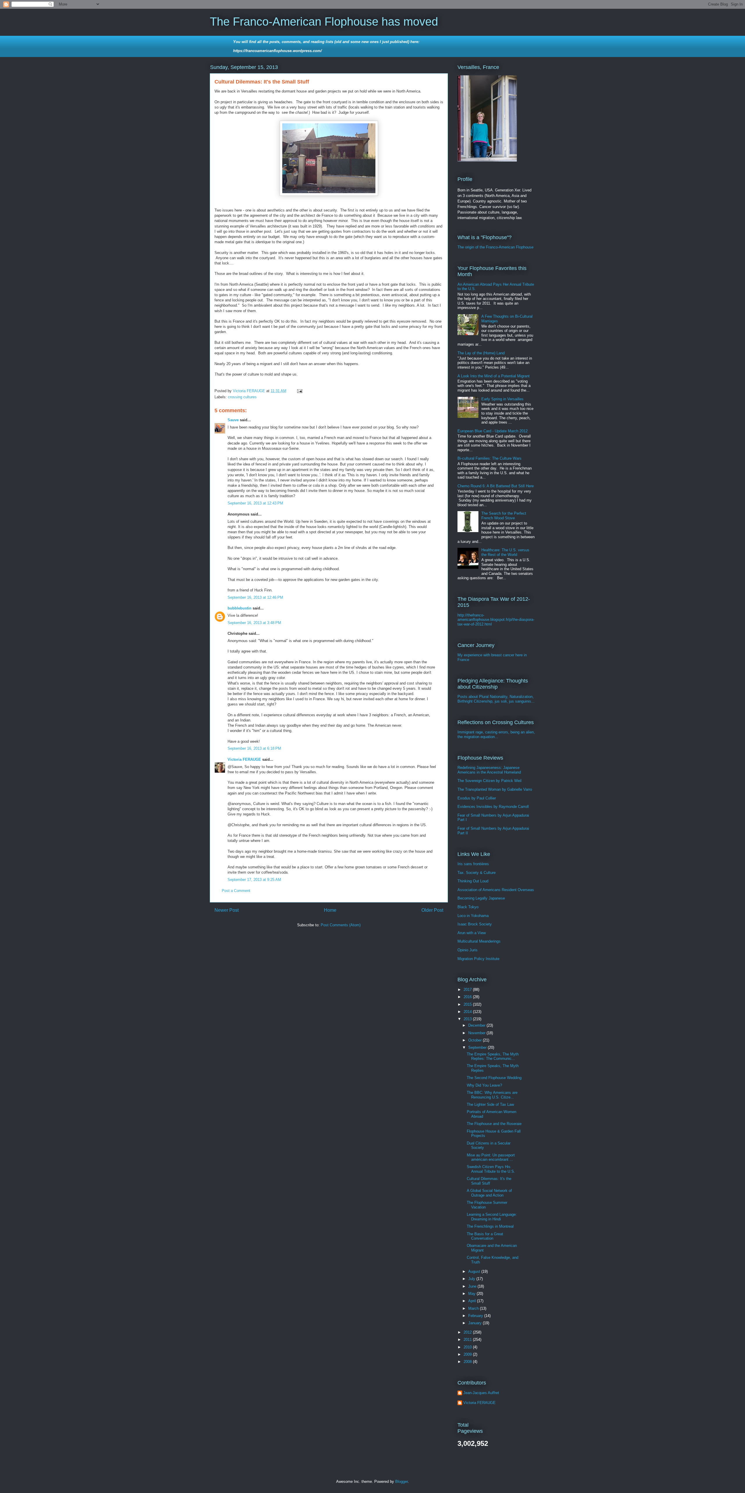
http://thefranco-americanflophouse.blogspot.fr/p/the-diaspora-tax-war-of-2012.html (495, 619)
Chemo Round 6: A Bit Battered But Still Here (495, 486)
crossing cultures (242, 397)
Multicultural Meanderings (479, 941)
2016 (468, 997)
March (474, 1308)
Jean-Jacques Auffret (481, 1393)
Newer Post (226, 910)
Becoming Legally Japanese (481, 898)
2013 (468, 1019)
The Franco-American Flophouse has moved (324, 21)
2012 (468, 1332)
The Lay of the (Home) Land (481, 353)
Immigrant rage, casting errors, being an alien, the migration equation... (496, 734)
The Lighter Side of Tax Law (490, 1104)
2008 (468, 1361)
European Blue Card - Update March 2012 (492, 431)
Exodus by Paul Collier (476, 798)
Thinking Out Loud (472, 881)
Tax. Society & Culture (476, 872)
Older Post (432, 910)
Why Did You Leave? (484, 1085)
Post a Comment (236, 890)
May (472, 1293)
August (474, 1271)
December (477, 1025)
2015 (468, 1004)
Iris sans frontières (473, 864)
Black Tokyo (467, 907)
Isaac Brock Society (474, 924)
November (477, 1033)
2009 (468, 1354)
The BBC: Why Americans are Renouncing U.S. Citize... (492, 1094)
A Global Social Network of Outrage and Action (489, 1192)
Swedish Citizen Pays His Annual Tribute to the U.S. (491, 1169)
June (473, 1286)
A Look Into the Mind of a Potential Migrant (493, 376)
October (475, 1040)
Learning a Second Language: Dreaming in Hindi (492, 1216)
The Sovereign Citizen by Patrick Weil (489, 781)
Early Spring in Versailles (502, 399)
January (475, 1323)
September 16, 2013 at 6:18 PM (254, 748)
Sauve (233, 420)
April (472, 1301)
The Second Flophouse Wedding (494, 1078)
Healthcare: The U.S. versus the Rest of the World (505, 552)
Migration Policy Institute (478, 959)
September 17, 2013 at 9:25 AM (254, 879)
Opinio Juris (467, 950)
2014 (468, 1011)
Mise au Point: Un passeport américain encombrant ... (491, 1157)
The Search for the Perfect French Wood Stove (503, 515)
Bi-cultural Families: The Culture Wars (489, 458)
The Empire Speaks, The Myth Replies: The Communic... (493, 1056)
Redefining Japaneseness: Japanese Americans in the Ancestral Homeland (489, 769)
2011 (468, 1339)
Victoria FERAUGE (244, 759)
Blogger (401, 1481)
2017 (468, 989)
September (478, 1047)
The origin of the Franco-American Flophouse (495, 247)
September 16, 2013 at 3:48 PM (254, 623)
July (472, 1279)
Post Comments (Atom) (341, 925)
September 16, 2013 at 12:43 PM (255, 503)
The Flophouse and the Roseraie (494, 1123)
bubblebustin (239, 608)
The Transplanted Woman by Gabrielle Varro (494, 789)
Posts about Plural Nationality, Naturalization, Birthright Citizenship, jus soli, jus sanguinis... (496, 698)
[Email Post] (299, 391)
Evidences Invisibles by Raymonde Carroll (493, 806)
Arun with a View (471, 933)
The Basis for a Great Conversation (485, 1236)
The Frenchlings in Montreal (490, 1226)
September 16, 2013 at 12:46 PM (255, 597)
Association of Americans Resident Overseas (495, 890)
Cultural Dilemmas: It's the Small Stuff (489, 1180)
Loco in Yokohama (473, 915)
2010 (468, 1347)
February (476, 1316)
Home (330, 910)
